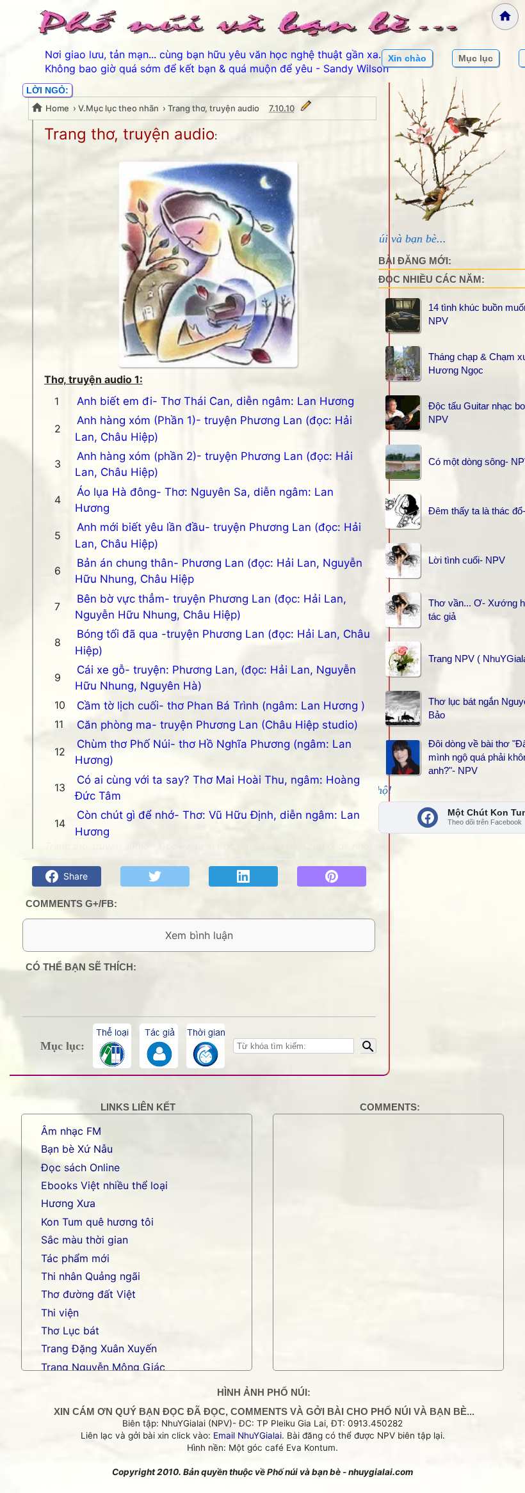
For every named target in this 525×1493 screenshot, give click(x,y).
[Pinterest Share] (331, 876)
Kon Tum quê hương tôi (97, 1221)
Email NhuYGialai (247, 1435)
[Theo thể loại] (112, 1045)
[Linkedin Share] (243, 876)
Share (73, 876)
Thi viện (60, 1312)
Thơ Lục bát (70, 1330)
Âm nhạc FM (71, 1131)
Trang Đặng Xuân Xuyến (99, 1348)
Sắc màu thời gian (84, 1239)
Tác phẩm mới (75, 1258)
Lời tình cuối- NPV (466, 560)
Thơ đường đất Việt (88, 1294)
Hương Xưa (68, 1203)
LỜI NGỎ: (47, 90)
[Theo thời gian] (205, 1045)
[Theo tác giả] (159, 1045)
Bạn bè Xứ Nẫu (77, 1148)
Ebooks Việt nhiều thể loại (104, 1185)
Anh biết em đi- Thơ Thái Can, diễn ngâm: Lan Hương (215, 401)
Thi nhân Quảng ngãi (90, 1276)
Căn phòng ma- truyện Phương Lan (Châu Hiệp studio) (217, 724)
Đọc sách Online (80, 1167)
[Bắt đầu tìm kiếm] (368, 1046)
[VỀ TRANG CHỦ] (505, 16)
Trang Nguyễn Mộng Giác (103, 1367)
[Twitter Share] (155, 876)
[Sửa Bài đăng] (306, 108)
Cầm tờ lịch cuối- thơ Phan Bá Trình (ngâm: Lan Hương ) (221, 705)
